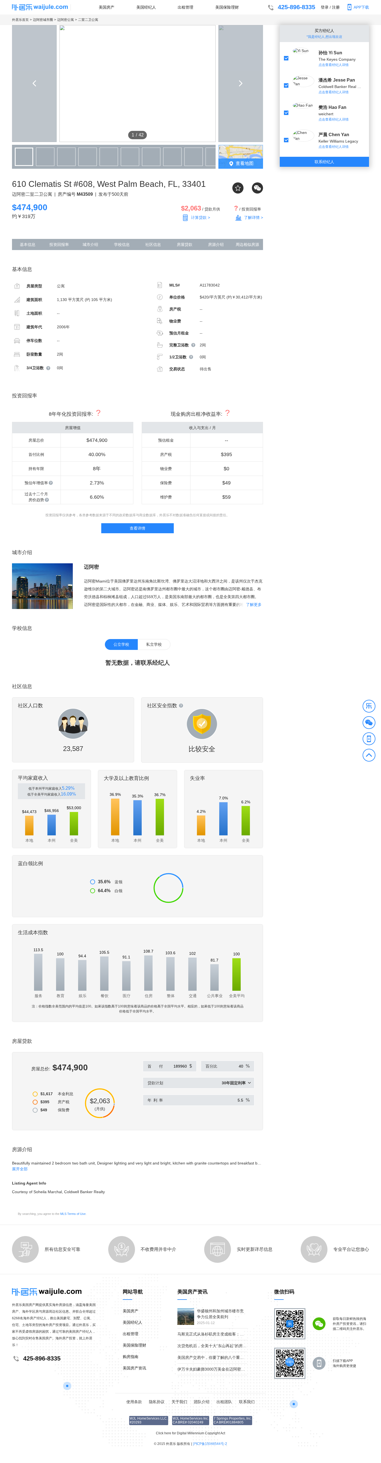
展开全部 (20, 1169)
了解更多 (254, 604)
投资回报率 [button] (59, 244)
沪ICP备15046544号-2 (210, 1444)
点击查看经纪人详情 (334, 65)
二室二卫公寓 (88, 20)
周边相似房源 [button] (247, 244)
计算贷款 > (200, 217)
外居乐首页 (20, 20)
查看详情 (137, 528)
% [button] (248, 1066)
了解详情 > (253, 217)
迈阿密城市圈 (43, 20)
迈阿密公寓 (65, 20)
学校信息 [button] (122, 244)
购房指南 (130, 1356)
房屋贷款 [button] (184, 244)
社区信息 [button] (153, 244)
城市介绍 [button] (90, 244)
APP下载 (361, 7)
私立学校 (154, 644)
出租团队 (224, 1402)
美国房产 (106, 7)
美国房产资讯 (134, 1368)
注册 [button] (336, 7)
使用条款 (134, 1402)
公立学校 (121, 644)
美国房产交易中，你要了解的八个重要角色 (214, 1357)
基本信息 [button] (27, 244)
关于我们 (179, 1402)
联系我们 (247, 1402)
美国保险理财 (227, 7)
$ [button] (190, 1066)
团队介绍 (201, 1402)
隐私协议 (157, 1402)
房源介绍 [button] (216, 244)
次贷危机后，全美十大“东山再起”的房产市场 (215, 1346)
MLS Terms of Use (73, 1213)
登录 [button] (325, 7)
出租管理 (185, 7)
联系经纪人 (324, 162)
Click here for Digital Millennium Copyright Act (190, 1433)
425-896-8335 (296, 7)
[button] (369, 707)
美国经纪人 (146, 7)
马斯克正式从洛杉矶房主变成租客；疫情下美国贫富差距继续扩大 (234, 1334)
